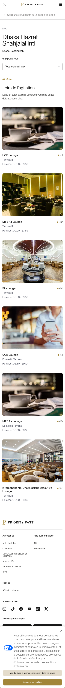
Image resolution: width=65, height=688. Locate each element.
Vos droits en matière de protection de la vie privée (32, 673)
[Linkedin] (38, 609)
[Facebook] (21, 609)
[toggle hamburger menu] (60, 4)
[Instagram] (4, 609)
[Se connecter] (4, 4)
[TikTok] (13, 609)
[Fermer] (61, 630)
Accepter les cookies (32, 682)
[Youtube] (29, 609)
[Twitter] (46, 609)
